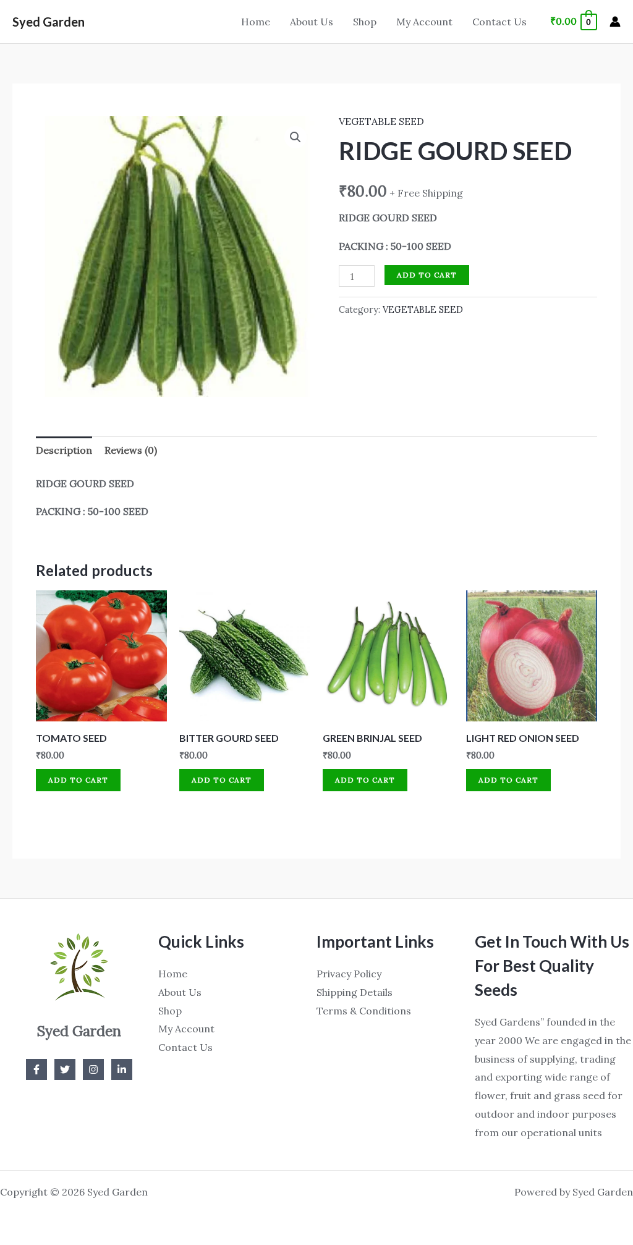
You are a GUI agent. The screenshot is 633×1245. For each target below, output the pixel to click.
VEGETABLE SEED (381, 121)
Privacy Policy (348, 973)
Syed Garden (48, 21)
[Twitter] (64, 1069)
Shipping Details (354, 992)
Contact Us (499, 21)
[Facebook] (36, 1069)
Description (64, 450)
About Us (311, 21)
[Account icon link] (615, 21)
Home (255, 21)
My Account (424, 21)
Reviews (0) (130, 450)
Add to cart (427, 274)
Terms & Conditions (363, 1011)
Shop (364, 21)
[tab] (64, 450)
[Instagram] (93, 1069)
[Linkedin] (121, 1069)
